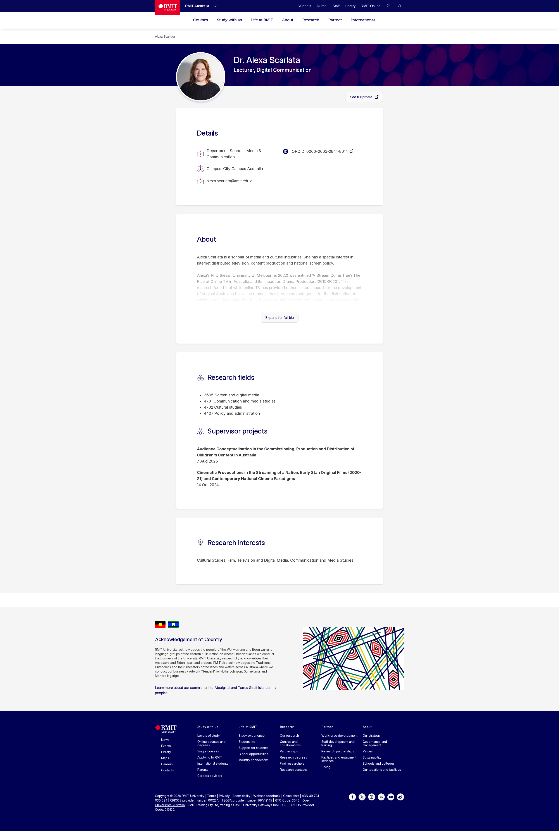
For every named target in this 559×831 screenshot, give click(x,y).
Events (166, 746)
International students (212, 763)
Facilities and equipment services (338, 759)
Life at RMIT (262, 20)
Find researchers (292, 763)
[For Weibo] (400, 796)
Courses (200, 20)
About (287, 20)
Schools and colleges (379, 763)
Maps (165, 758)
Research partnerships (337, 751)
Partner (335, 20)
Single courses (208, 751)
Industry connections (254, 760)
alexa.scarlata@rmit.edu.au (231, 181)
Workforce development (339, 735)
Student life (247, 741)
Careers (167, 764)
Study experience (252, 735)
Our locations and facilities (382, 769)
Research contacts (293, 769)
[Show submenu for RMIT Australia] (213, 6)
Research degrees (293, 757)
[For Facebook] (352, 796)
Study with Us (207, 727)
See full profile (361, 97)
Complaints (291, 796)
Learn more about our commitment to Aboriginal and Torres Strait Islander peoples (213, 690)
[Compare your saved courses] (390, 6)
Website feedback (266, 796)
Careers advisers (209, 776)
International (363, 20)
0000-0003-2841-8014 (327, 151)
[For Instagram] (371, 796)
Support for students (253, 748)
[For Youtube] (390, 796)
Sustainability (372, 757)
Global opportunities (253, 754)
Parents (202, 769)
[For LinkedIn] (381, 796)
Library (166, 752)
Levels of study (208, 735)
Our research (289, 735)
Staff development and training (338, 743)
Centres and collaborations (290, 743)
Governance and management (375, 743)
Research (310, 20)
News (165, 740)
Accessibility (241, 796)
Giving (325, 767)
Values (368, 751)
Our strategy (372, 735)
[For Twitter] (362, 796)
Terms (211, 796)
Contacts (167, 770)
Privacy (224, 796)
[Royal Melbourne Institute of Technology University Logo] (167, 7)
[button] (399, 6)
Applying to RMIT (209, 757)
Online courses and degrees (211, 743)
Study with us (229, 20)
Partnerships (289, 751)
